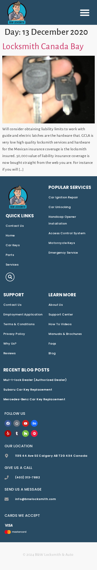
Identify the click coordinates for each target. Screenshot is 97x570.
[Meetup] (34, 433)
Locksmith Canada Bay (42, 46)
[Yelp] (8, 433)
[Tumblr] (16, 433)
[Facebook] (8, 423)
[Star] (16, 423)
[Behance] (34, 423)
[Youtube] (25, 423)
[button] (84, 12)
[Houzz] (25, 433)
